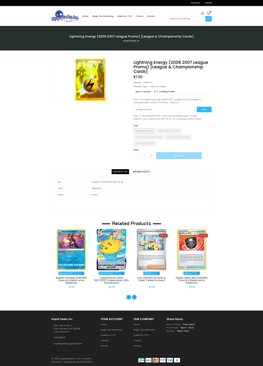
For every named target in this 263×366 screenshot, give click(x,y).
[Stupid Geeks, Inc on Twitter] (53, 3)
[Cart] (209, 13)
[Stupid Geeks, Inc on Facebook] (47, 3)
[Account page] (202, 13)
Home (104, 324)
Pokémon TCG (108, 335)
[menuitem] (85, 16)
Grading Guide (167, 91)
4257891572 (60, 337)
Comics (105, 340)
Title (136, 125)
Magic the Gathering (111, 329)
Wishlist (208, 2)
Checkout (195, 2)
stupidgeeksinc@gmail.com (68, 343)
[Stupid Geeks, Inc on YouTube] (63, 3)
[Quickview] (55, 288)
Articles (104, 345)
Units (136, 150)
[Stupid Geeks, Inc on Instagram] (58, 3)
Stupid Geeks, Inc (131, 40)
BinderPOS (87, 361)
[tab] (120, 171)
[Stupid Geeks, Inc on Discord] (68, 3)
